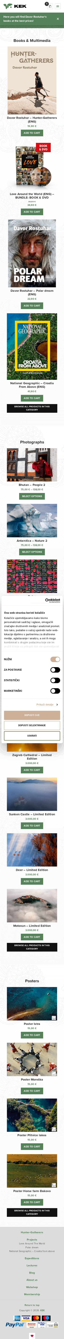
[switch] (55, 670)
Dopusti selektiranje (32, 725)
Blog (32, 1273)
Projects (32, 1239)
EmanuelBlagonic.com (32, 1336)
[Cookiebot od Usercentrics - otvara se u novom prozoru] (45, 600)
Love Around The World (32, 1243)
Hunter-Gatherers (32, 1232)
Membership (32, 1294)
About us (32, 1280)
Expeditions (32, 1258)
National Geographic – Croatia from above (32, 1251)
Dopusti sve (32, 715)
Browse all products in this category (32, 408)
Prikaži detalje (45, 704)
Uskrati (32, 735)
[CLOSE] (58, 19)
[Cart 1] (50, 6)
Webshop (32, 1287)
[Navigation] (58, 6)
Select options (32, 496)
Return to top (32, 1305)
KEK (15, 6)
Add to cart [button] (32, 133)
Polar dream (31, 1247)
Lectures (32, 1265)
